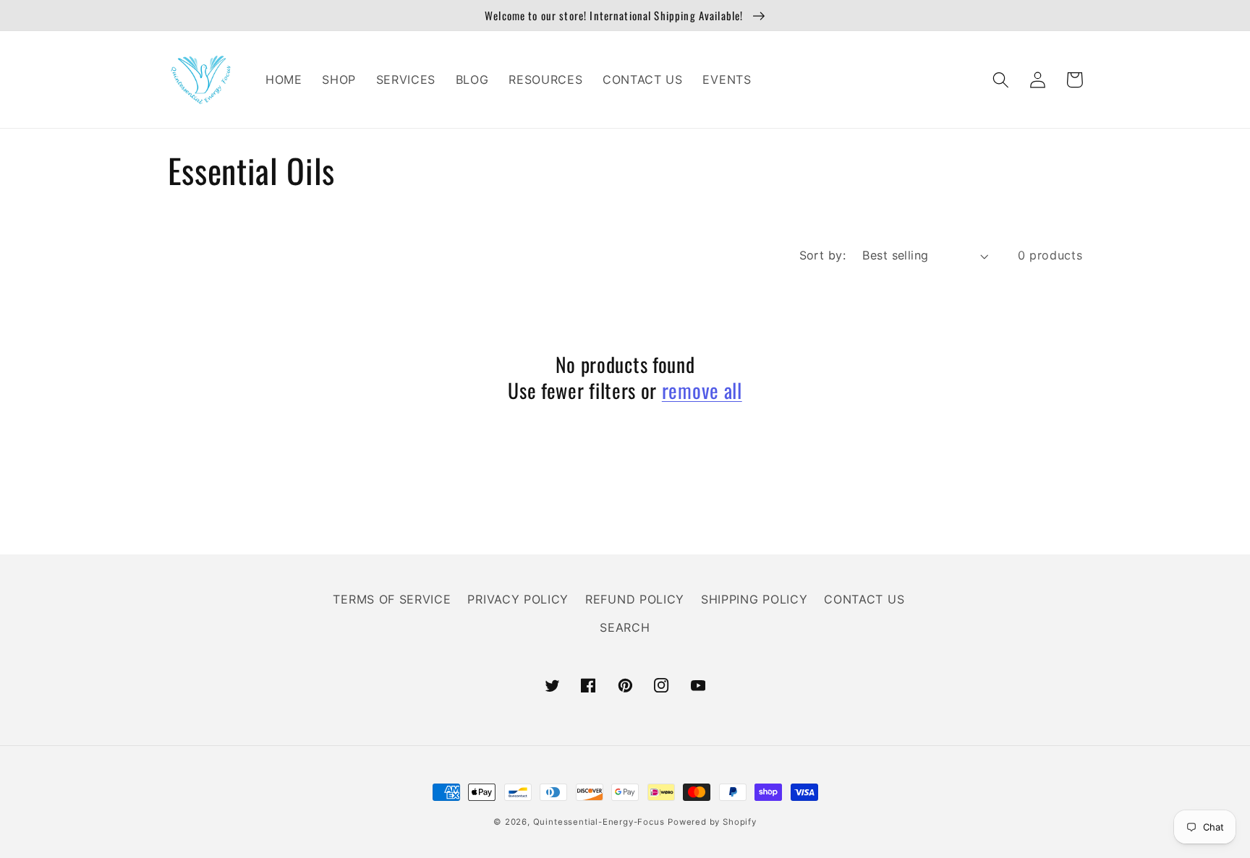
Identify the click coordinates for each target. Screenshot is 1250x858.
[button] (1001, 79)
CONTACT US (864, 599)
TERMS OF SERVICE (392, 599)
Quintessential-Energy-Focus (599, 822)
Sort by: (822, 255)
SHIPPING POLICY (754, 599)
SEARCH (625, 627)
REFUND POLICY (634, 599)
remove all (702, 390)
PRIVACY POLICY (518, 599)
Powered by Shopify (712, 822)
